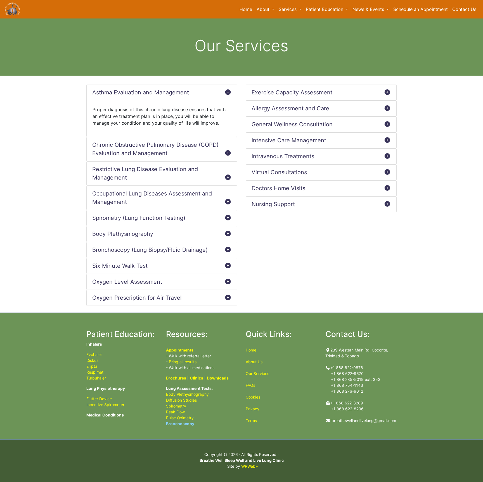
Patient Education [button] (325, 9)
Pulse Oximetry (180, 417)
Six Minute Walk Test (120, 265)
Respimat (94, 372)
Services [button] (288, 9)
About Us (254, 361)
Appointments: (180, 350)
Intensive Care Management (289, 140)
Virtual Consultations (279, 172)
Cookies (253, 397)
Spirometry (176, 406)
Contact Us (464, 9)
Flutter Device (99, 398)
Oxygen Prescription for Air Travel (137, 297)
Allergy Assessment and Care (290, 108)
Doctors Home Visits (278, 188)
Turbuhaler (96, 378)
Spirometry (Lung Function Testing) (138, 218)
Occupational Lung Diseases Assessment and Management (152, 197)
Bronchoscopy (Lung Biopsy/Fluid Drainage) (150, 249)
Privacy (252, 408)
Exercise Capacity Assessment (292, 92)
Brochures (176, 378)
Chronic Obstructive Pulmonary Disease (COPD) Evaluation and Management (155, 149)
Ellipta (91, 366)
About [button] (264, 9)
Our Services (257, 373)
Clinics (196, 378)
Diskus (92, 360)
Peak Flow (175, 411)
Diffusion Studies (181, 400)
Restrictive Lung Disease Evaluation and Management (145, 173)
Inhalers (94, 344)
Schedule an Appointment (421, 9)
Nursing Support (273, 204)
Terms (251, 420)
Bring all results (182, 361)
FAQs (250, 385)
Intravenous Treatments (283, 156)
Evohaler (94, 354)
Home (247, 9)
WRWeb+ (249, 466)
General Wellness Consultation (292, 124)
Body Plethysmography (122, 233)
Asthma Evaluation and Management (140, 92)
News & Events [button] (368, 9)
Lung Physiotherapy (105, 388)
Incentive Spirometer (105, 404)
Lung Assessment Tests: (189, 388)
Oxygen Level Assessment (127, 281)
